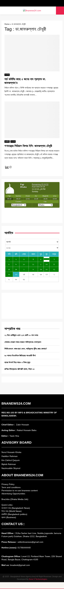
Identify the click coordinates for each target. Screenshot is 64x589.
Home (7, 24)
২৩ (16, 274)
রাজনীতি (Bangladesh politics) (14, 514)
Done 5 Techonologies (38, 579)
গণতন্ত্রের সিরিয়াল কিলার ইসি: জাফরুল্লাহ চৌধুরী (28, 145)
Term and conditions (11, 487)
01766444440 (24, 547)
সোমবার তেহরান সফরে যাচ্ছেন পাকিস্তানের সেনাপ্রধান (22, 342)
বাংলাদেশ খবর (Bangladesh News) (15, 508)
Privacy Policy (7, 484)
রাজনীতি (7, 141)
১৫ (9, 269)
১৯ (41, 269)
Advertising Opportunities (13, 493)
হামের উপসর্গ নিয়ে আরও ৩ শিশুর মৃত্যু (17, 362)
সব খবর (7, 75)
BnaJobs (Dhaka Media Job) (14, 499)
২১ (54, 269)
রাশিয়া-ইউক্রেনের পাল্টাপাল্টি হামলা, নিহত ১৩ (19, 369)
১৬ (16, 269)
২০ (47, 269)
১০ (24, 264)
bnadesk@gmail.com (20, 565)
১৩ (46, 264)
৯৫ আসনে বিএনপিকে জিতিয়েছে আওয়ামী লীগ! (20, 355)
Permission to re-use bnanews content (19, 490)
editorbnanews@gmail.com (30, 542)
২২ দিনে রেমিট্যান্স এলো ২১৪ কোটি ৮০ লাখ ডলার (21, 335)
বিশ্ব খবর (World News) (11, 511)
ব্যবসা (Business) (8, 517)
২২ (9, 274)
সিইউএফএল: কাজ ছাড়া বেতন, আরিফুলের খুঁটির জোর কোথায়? (25, 348)
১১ (33, 264)
